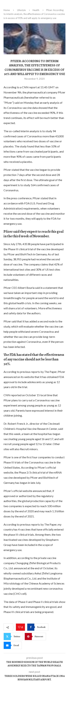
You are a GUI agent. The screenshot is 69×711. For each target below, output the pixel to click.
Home (7, 10)
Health (36, 10)
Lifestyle (21, 10)
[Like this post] (19, 627)
